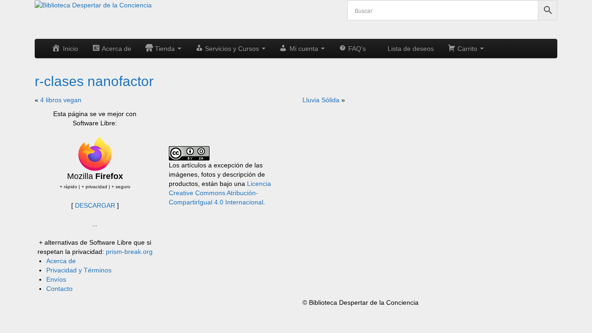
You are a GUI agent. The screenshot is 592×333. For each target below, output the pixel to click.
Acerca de (61, 261)
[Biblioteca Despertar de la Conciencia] (93, 4)
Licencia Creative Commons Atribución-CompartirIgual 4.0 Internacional (220, 193)
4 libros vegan (60, 100)
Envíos (56, 279)
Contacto (59, 288)
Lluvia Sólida (320, 100)
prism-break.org (129, 251)
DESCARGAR (95, 205)
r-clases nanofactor (94, 81)
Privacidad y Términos (78, 270)
